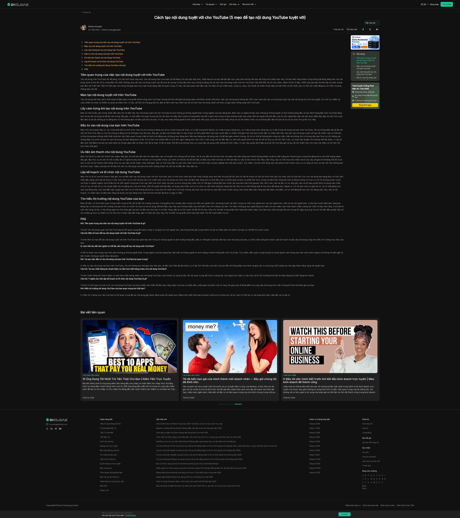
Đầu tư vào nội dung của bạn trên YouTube (103, 54)
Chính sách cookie (387, 505)
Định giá (223, 4)
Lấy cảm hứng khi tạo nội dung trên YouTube (104, 50)
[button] (424, 4)
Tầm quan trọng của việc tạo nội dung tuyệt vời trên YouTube (112, 42)
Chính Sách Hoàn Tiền (405, 505)
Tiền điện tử (288, 375)
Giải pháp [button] (196, 4)
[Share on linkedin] (51, 428)
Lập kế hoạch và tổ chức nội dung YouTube (103, 61)
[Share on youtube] (60, 428)
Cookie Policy (130, 515)
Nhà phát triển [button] (248, 4)
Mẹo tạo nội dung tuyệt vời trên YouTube (103, 46)
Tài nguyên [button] (210, 4)
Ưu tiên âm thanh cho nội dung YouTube (102, 57)
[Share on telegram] (56, 428)
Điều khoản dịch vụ (353, 505)
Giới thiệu (233, 4)
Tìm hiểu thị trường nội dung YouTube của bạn (105, 65)
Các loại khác (88, 375)
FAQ (86, 69)
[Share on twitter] (47, 428)
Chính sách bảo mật (370, 505)
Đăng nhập (434, 4)
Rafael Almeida (95, 27)
